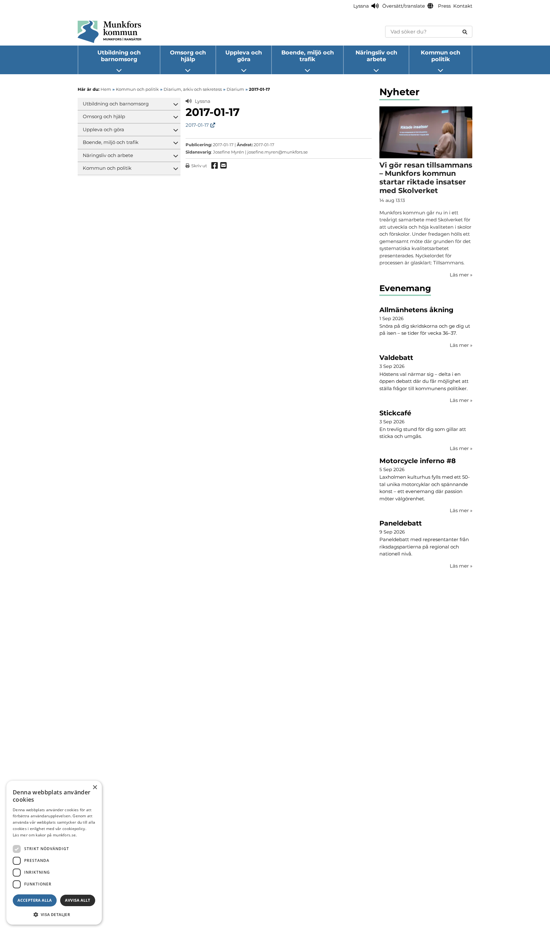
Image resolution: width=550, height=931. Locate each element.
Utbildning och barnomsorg (119, 55)
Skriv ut (199, 165)
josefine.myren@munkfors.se (277, 151)
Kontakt (462, 6)
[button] (54, 914)
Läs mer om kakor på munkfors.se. (45, 835)
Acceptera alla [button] (35, 900)
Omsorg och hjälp (188, 55)
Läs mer (461, 345)
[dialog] (54, 853)
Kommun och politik (440, 55)
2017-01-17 (197, 125)
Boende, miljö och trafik (307, 55)
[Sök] (464, 31)
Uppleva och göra (243, 55)
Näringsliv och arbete (376, 55)
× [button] (94, 787)
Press (444, 6)
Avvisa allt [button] (77, 900)
